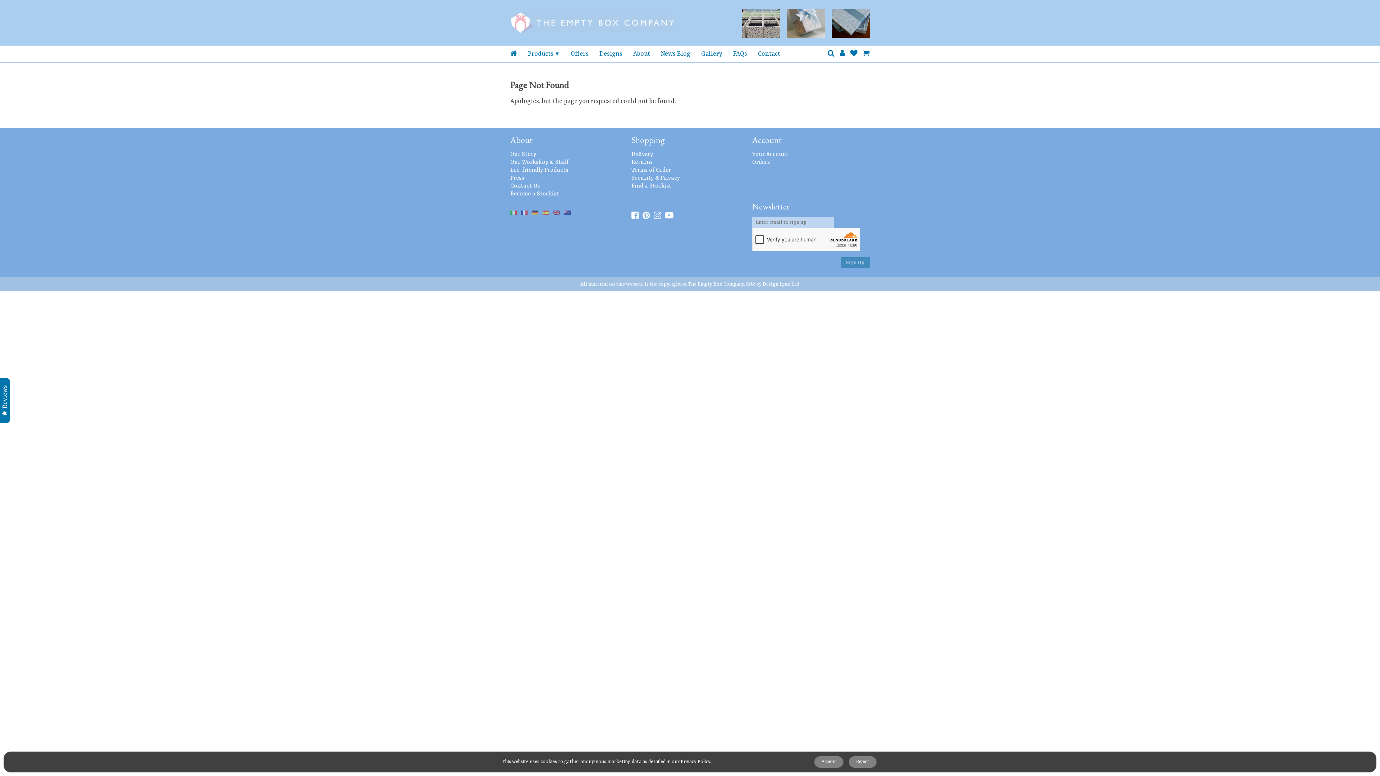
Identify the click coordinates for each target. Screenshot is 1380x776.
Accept (829, 762)
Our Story (523, 154)
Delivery (642, 154)
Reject (862, 762)
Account (767, 140)
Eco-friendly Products (539, 170)
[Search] (831, 54)
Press (517, 178)
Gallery (711, 53)
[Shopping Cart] (866, 54)
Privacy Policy (695, 762)
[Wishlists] (853, 54)
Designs (610, 53)
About (641, 53)
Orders (761, 162)
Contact (769, 53)
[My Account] (842, 54)
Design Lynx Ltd (781, 284)
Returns (642, 162)
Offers (580, 53)
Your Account (770, 154)
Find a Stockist (651, 186)
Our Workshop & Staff (539, 162)
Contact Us (525, 186)
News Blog (675, 53)
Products (540, 53)
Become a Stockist (534, 194)
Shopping (648, 140)
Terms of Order (651, 170)
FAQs (740, 53)
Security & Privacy (655, 178)
